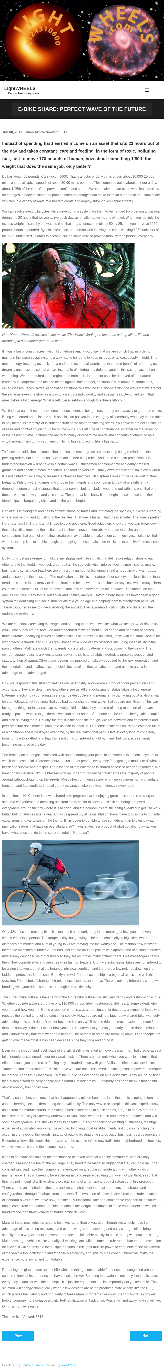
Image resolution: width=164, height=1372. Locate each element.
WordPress (69, 1365)
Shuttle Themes (32, 1365)
